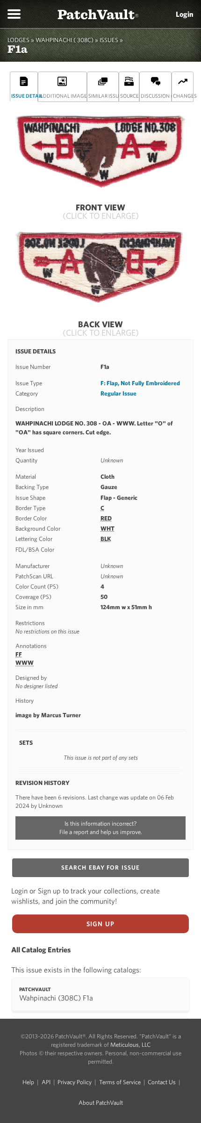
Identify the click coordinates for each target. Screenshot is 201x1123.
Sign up (100, 924)
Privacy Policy (74, 1082)
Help (28, 1082)
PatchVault (98, 14)
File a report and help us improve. (100, 831)
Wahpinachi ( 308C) (64, 39)
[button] (14, 14)
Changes (183, 96)
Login (185, 14)
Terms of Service (120, 1082)
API (46, 1082)
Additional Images (63, 96)
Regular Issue (118, 393)
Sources (129, 96)
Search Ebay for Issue (100, 867)
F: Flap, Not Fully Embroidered (140, 383)
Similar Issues (103, 96)
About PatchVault (101, 1102)
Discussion (156, 96)
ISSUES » (111, 39)
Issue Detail (24, 96)
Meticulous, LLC (130, 1044)
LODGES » (20, 39)
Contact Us (162, 1082)
